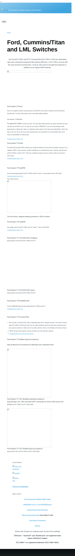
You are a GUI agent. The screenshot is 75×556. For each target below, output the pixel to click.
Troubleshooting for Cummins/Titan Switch (21, 333)
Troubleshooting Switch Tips (15, 139)
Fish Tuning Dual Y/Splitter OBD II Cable (37, 499)
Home (9, 32)
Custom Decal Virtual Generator (37, 510)
